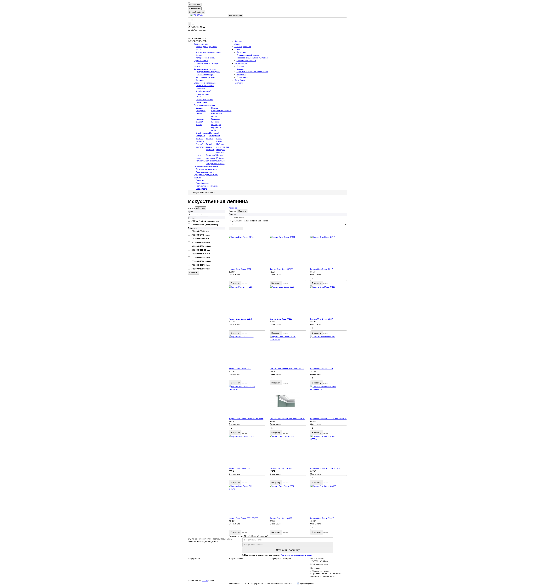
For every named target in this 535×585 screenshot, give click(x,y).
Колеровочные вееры (205, 58)
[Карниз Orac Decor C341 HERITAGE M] (288, 401)
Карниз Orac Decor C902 (281, 518)
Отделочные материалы (205, 83)
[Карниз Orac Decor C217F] (247, 301)
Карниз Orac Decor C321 (240, 369)
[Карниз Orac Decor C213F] (288, 252)
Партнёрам (239, 80)
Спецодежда (201, 188)
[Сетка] (231, 228)
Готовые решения (242, 47)
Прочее (214, 108)
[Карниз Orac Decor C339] (328, 351)
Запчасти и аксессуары (206, 169)
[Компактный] (240, 228)
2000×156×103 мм (202, 261)
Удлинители (201, 161)
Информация (240, 63)
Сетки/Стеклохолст (204, 99)
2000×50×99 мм (201, 231)
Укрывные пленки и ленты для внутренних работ (216, 124)
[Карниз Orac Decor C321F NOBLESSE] (288, 351)
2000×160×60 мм (202, 265)
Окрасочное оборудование (206, 166)
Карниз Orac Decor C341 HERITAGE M (287, 418)
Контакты (238, 83)
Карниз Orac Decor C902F (322, 518)
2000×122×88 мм (202, 257)
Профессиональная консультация (252, 58)
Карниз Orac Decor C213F (281, 269)
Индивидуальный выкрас (248, 55)
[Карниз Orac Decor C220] (288, 301)
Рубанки (220, 158)
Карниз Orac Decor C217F (241, 319)
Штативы (220, 163)
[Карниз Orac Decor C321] (247, 351)
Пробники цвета (201, 60)
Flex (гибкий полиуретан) (206, 221)
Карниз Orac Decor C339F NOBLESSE (246, 418)
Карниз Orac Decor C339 (321, 369)
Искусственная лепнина (205, 77)
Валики (209, 138)
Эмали (199, 55)
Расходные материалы (204, 105)
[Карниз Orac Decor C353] (247, 451)
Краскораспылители (205, 172)
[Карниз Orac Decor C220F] (328, 301)
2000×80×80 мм (201, 239)
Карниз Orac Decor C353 (240, 468)
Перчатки (200, 180)
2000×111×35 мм (202, 250)
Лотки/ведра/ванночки (210, 147)
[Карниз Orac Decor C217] (328, 252)
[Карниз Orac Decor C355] (288, 451)
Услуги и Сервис (236, 558)
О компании (242, 77)
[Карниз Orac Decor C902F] (328, 501)
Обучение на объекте (246, 60)
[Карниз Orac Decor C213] (247, 252)
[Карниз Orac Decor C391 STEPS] (247, 501)
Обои (198, 97)
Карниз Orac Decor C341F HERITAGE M (328, 418)
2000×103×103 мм (202, 246)
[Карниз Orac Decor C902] (288, 501)
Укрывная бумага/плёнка (200, 122)
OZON (205, 581)
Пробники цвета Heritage (207, 63)
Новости (240, 66)
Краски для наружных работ (208, 52)
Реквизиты (241, 74)
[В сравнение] (246, 283)
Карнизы (200, 80)
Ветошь (199, 108)
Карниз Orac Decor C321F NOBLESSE (287, 369)
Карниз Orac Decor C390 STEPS (325, 468)
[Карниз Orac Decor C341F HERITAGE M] (328, 401)
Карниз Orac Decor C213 (240, 269)
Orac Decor (239, 217)
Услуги (237, 49)
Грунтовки (200, 88)
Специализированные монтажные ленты (221, 113)
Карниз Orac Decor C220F (322, 319)
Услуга (197, 66)
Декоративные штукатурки (208, 72)
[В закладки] (243, 283)
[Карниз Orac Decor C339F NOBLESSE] (247, 401)
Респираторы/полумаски (207, 186)
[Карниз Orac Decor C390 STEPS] (328, 451)
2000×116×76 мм (202, 254)
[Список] (236, 228)
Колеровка (241, 52)
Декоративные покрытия (205, 69)
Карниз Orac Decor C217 (321, 269)
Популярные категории (280, 558)
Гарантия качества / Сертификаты (252, 72)
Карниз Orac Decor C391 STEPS (243, 518)
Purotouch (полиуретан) (206, 225)
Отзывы (240, 69)
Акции (237, 44)
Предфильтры (202, 183)
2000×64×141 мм (202, 235)
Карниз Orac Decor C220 (281, 319)
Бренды (238, 41)
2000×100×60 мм (202, 242)
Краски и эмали (201, 44)
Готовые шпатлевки (205, 85)
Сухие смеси (201, 102)
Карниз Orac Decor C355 (281, 468)
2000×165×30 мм (202, 269)
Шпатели (220, 161)
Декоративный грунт (205, 74)
